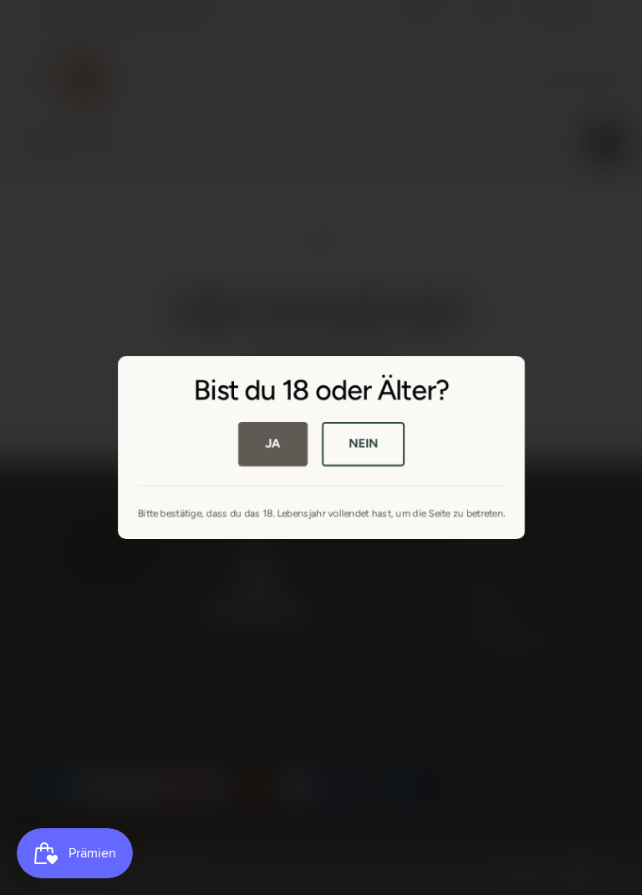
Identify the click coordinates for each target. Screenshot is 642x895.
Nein (363, 442)
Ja (273, 442)
